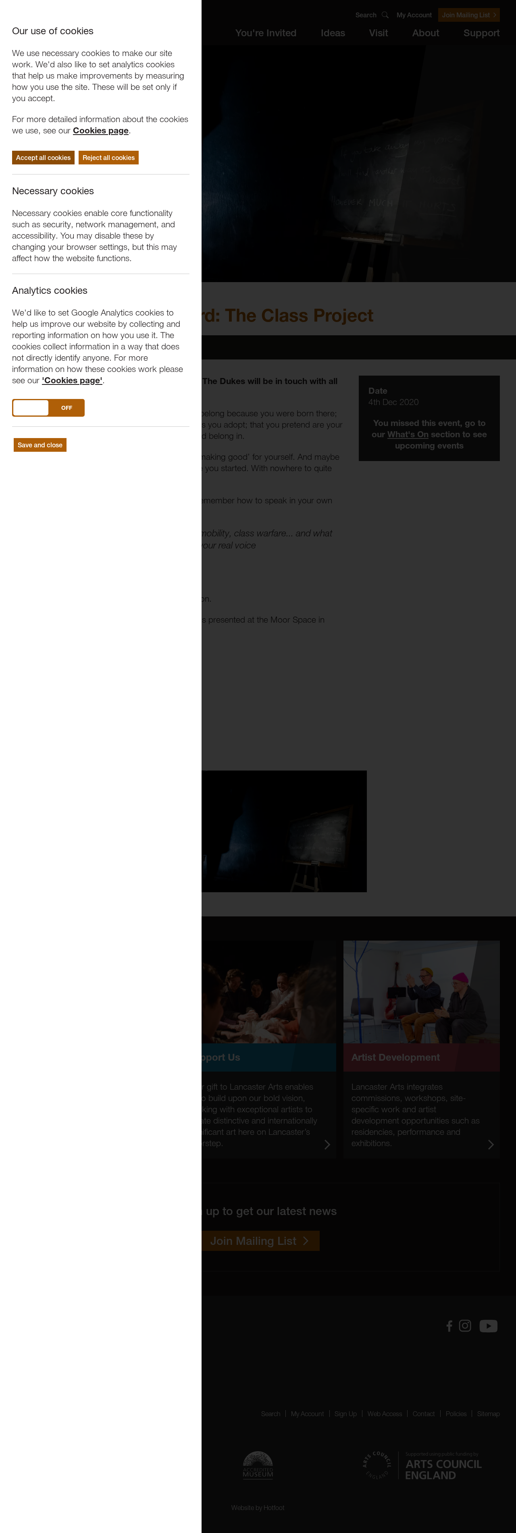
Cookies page (101, 130)
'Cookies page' (72, 380)
